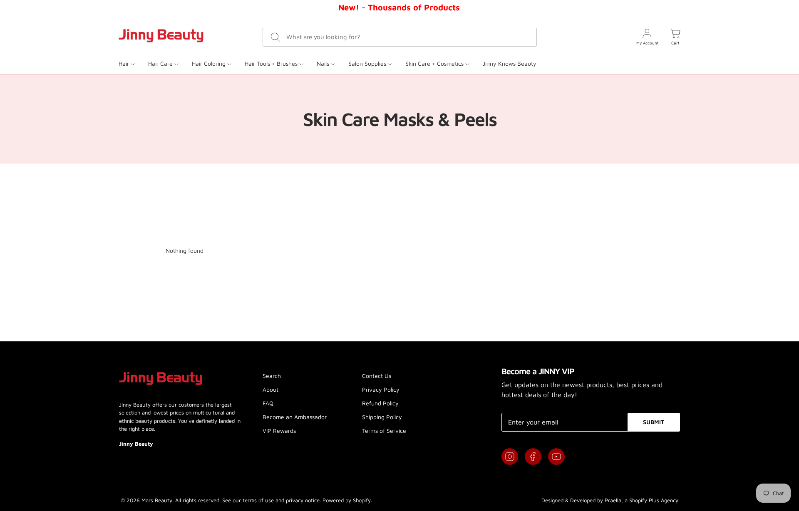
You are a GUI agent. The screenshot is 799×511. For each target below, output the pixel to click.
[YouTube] (556, 456)
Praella (613, 500)
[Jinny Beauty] (161, 35)
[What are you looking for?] (275, 37)
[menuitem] (130, 63)
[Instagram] (509, 456)
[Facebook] (533, 456)
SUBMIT (653, 421)
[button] (675, 37)
